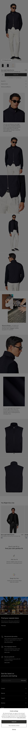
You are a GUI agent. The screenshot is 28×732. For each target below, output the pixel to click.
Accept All (14, 721)
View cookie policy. (21, 717)
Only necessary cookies (14, 725)
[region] (14, 720)
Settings (14, 729)
